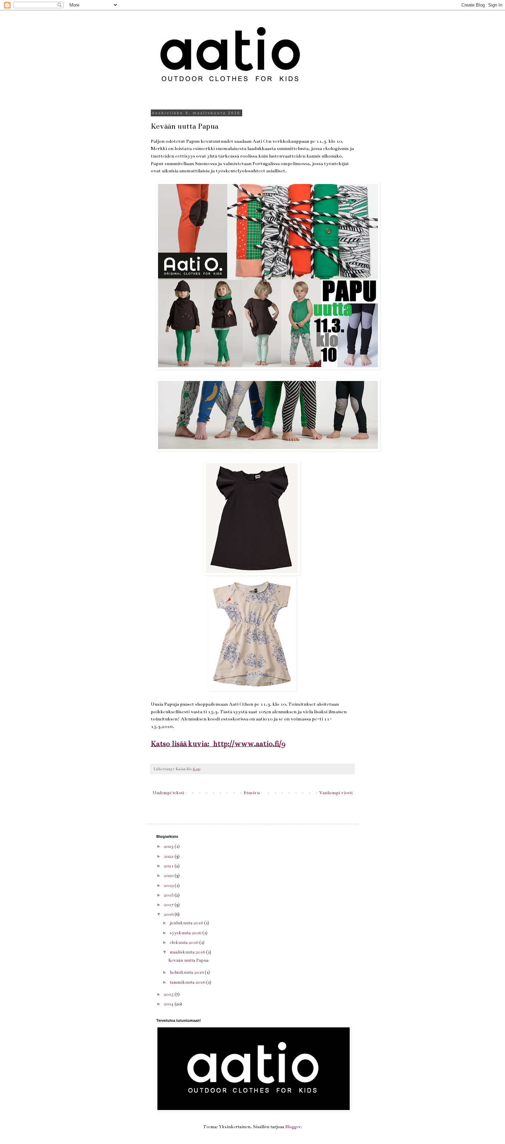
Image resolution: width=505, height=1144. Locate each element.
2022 (169, 856)
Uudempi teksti (168, 793)
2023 (169, 846)
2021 (169, 866)
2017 (169, 905)
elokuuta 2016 (184, 942)
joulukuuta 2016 (187, 923)
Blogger (293, 1127)
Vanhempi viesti (335, 793)
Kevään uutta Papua (188, 960)
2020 (169, 875)
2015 (169, 994)
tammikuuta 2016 (188, 982)
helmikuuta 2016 (187, 972)
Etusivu (252, 793)
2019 (169, 885)
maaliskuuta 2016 (188, 952)
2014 (169, 1004)
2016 (169, 914)
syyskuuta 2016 (186, 933)
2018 (169, 895)
